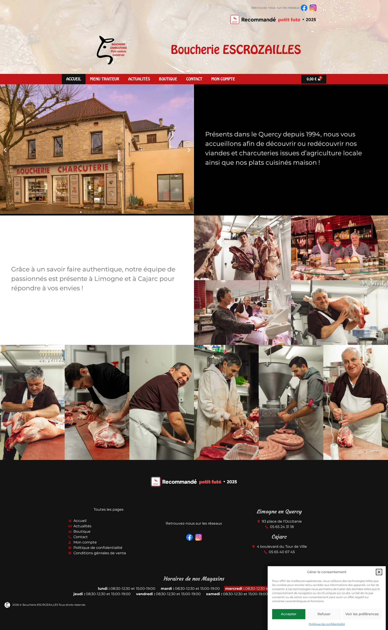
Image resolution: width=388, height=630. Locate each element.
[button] (379, 572)
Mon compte (223, 79)
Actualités (139, 79)
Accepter (288, 614)
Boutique (168, 79)
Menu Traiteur (104, 79)
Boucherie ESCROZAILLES (236, 49)
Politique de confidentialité (327, 624)
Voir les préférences (362, 614)
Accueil (73, 79)
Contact (194, 79)
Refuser (324, 614)
